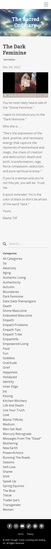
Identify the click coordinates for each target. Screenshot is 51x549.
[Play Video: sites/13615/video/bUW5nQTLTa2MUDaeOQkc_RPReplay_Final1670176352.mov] (25, 83)
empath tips (12, 330)
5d (4, 263)
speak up (9, 481)
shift (6, 476)
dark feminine (9, 60)
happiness (10, 372)
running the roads (16, 457)
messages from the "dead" (22, 438)
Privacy (30, 534)
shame (7, 472)
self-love (9, 467)
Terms (21, 534)
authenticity (12, 282)
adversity (9, 268)
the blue (9, 491)
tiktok (7, 495)
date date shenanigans (19, 301)
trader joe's (11, 500)
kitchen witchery (15, 401)
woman (8, 510)
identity (8, 382)
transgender (12, 505)
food (6, 349)
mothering (10, 443)
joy (5, 391)
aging (7, 273)
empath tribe (12, 334)
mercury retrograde (17, 434)
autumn (8, 287)
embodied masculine (17, 315)
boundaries (11, 292)
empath (8, 320)
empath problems (15, 325)
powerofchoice (13, 453)
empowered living (15, 344)
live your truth (14, 410)
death (7, 306)
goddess (9, 358)
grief (6, 367)
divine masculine (15, 311)
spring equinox (13, 486)
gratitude (10, 363)
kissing (8, 396)
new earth (10, 448)
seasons (8, 462)
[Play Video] (5, 95)
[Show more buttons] (45, 95)
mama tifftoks (13, 420)
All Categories (12, 259)
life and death (13, 405)
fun (5, 353)
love (6, 415)
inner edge (10, 386)
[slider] (28, 95)
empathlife (10, 339)
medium (9, 424)
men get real (12, 429)
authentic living (14, 278)
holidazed (10, 377)
